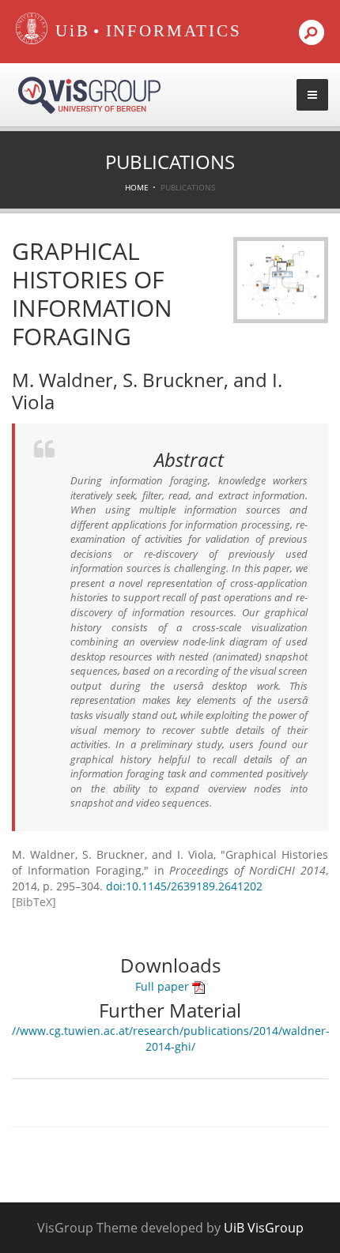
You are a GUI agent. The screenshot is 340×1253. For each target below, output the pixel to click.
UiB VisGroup (264, 1227)
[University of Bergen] (68, 31)
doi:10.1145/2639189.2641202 (184, 886)
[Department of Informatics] (174, 31)
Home (137, 187)
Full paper (163, 986)
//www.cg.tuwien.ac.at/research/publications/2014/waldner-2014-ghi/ (171, 1038)
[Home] (31, 41)
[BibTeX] (34, 901)
